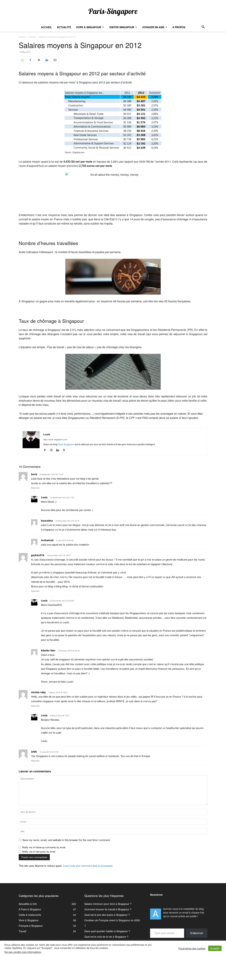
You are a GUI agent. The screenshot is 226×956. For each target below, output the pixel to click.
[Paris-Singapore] (113, 12)
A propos (178, 27)
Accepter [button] (214, 948)
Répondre (35, 487)
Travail (32, 36)
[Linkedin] (46, 59)
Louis (46, 434)
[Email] (54, 59)
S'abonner (196, 933)
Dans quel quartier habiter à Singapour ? (107, 931)
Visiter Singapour (121, 27)
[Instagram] (52, 450)
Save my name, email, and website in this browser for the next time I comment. (66, 840)
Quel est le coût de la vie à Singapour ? (106, 936)
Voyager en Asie (153, 27)
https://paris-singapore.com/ (55, 439)
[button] (203, 27)
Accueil (46, 27)
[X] (38, 59)
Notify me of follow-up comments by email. (44, 847)
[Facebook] (30, 59)
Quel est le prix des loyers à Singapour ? (107, 914)
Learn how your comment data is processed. (88, 865)
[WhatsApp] (22, 59)
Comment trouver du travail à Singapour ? (107, 909)
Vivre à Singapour (88, 27)
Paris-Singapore (66, 444)
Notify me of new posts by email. (39, 851)
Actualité (64, 27)
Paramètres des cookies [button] (192, 948)
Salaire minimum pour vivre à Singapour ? (107, 904)
